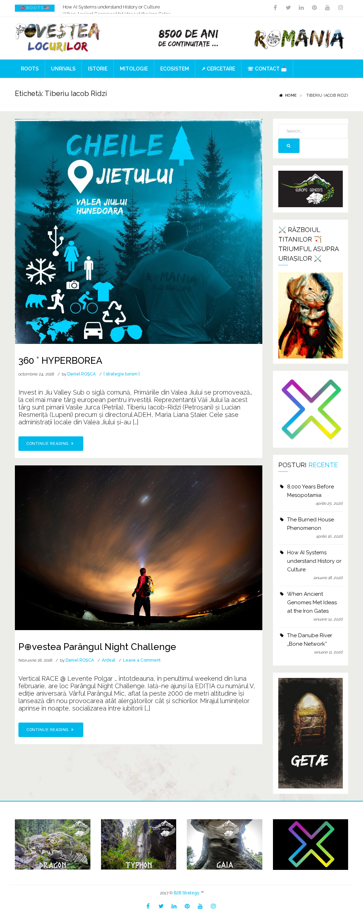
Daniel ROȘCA (81, 374)
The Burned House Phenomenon (310, 523)
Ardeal (108, 660)
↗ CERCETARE (218, 69)
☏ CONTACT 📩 (267, 69)
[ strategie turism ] (122, 374)
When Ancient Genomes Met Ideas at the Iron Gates (116, 8)
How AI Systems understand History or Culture (314, 561)
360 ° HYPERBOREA (60, 360)
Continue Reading (48, 443)
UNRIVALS (63, 69)
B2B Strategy (187, 892)
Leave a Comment (142, 660)
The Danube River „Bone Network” (309, 639)
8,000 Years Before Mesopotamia (310, 490)
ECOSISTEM (174, 69)
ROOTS (30, 69)
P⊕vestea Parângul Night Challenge (97, 646)
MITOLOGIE (134, 69)
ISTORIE (97, 69)
